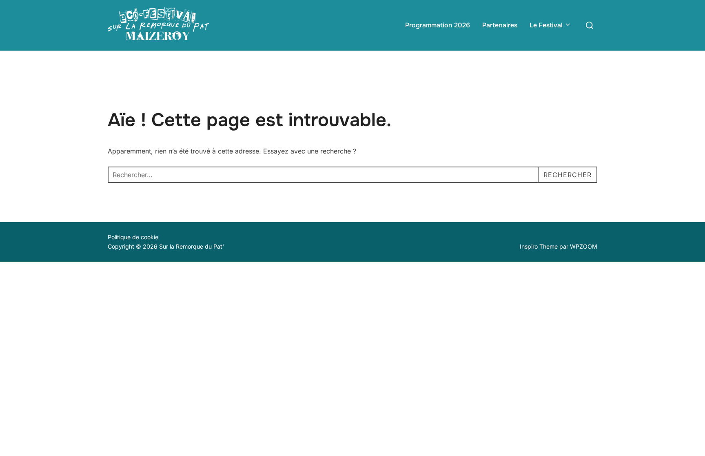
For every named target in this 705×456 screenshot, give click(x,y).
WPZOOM (583, 246)
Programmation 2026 (437, 25)
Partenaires (499, 25)
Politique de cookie (133, 237)
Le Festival (546, 25)
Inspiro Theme (539, 246)
